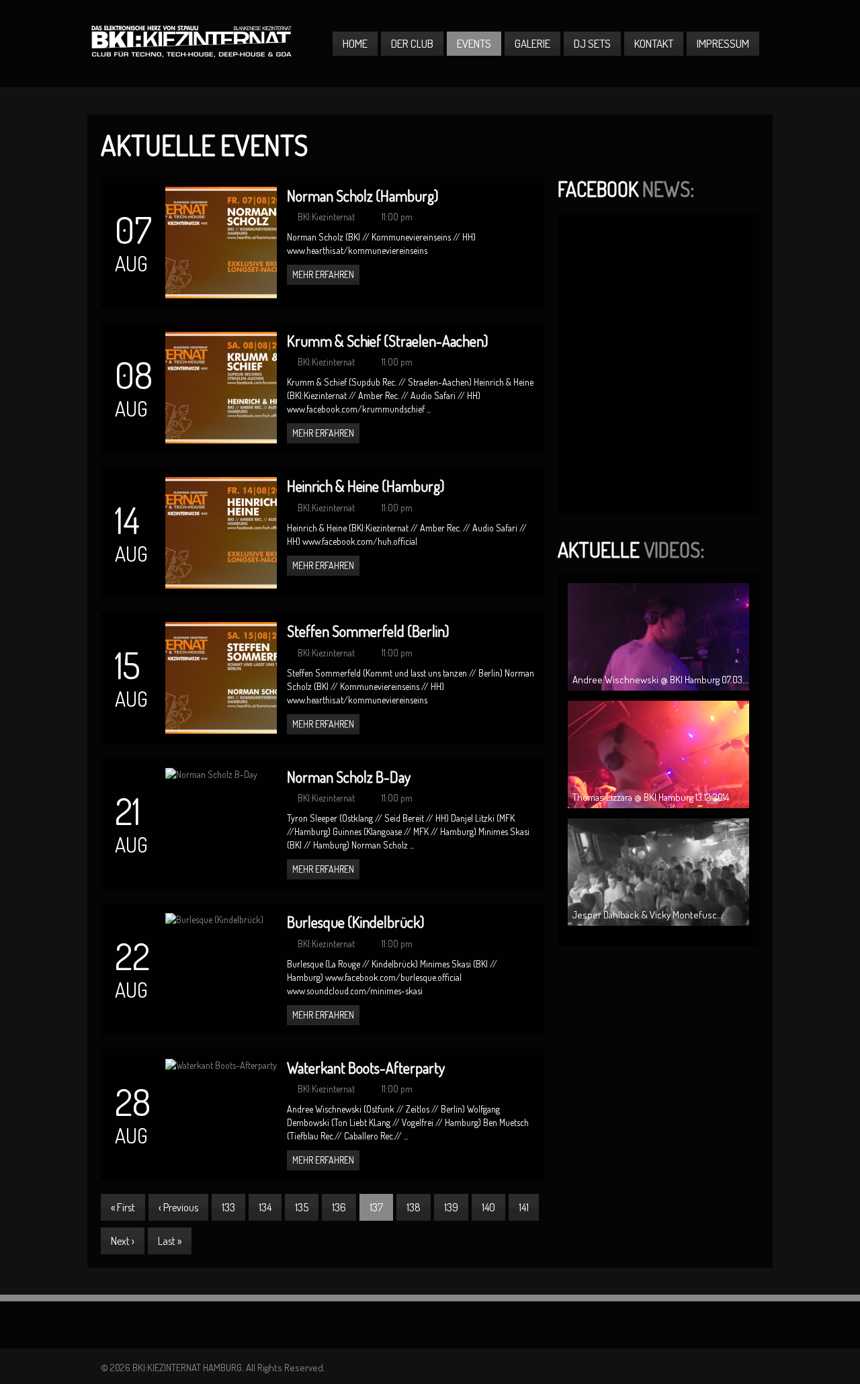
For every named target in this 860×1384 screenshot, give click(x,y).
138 (413, 1207)
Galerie (532, 43)
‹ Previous (178, 1207)
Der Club (412, 43)
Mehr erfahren (323, 274)
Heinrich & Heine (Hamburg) (365, 485)
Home (355, 43)
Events (474, 43)
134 (265, 1207)
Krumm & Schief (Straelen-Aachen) (387, 340)
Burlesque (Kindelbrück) (355, 921)
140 (488, 1207)
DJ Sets (592, 43)
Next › (122, 1241)
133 (228, 1207)
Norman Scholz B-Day (349, 776)
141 (524, 1207)
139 (451, 1207)
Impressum (723, 43)
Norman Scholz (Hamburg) (362, 195)
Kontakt (653, 43)
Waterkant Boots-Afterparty (366, 1067)
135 (301, 1207)
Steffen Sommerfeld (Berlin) (368, 630)
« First (123, 1207)
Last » (169, 1241)
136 (339, 1207)
